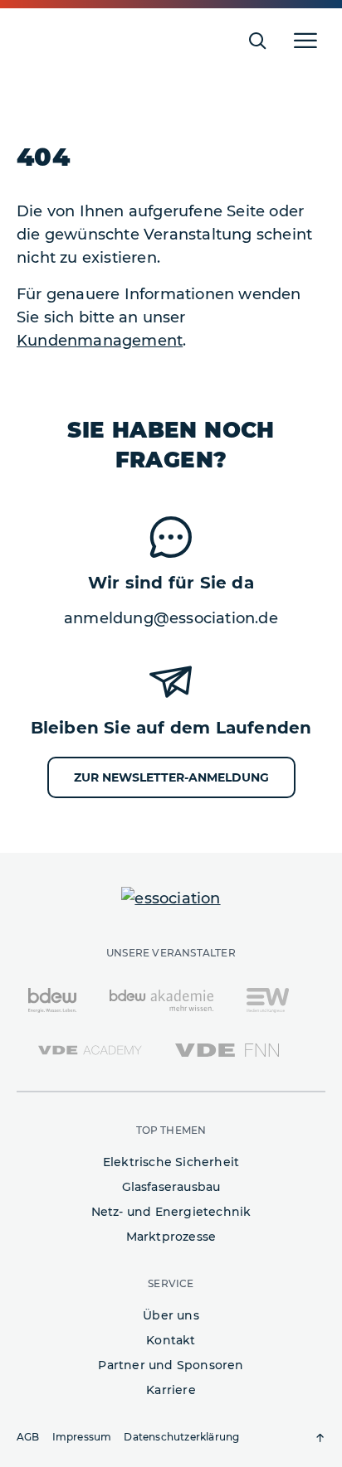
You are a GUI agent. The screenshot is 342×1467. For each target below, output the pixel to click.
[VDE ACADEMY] (90, 1049)
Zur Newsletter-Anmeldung (171, 777)
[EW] (268, 999)
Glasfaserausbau (171, 1186)
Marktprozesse (171, 1236)
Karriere (171, 1389)
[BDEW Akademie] (161, 999)
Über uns (171, 1315)
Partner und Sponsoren (170, 1365)
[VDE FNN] (227, 1049)
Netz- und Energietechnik (171, 1211)
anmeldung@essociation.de (171, 618)
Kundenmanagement (100, 341)
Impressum (82, 1437)
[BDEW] (52, 999)
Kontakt (170, 1340)
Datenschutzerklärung (181, 1437)
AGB (28, 1437)
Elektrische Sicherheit (171, 1162)
